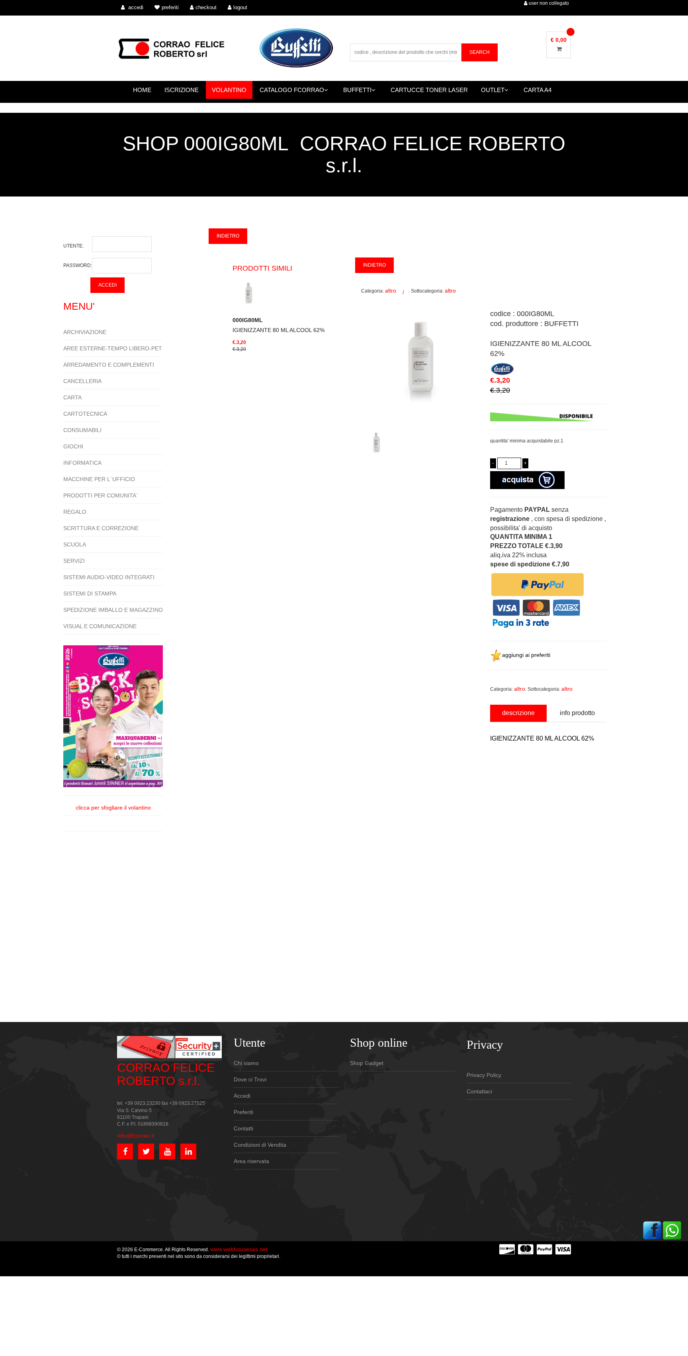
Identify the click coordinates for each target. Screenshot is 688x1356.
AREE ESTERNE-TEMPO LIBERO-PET (112, 348)
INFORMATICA (82, 463)
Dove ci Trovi (250, 1079)
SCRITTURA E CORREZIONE (101, 528)
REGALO (74, 512)
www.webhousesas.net (239, 1249)
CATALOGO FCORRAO (292, 89)
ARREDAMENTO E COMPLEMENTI (108, 365)
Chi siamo (246, 1063)
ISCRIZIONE (181, 89)
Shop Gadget (366, 1063)
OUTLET (492, 89)
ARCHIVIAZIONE (84, 332)
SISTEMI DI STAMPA (89, 593)
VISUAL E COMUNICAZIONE (100, 626)
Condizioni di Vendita (260, 1145)
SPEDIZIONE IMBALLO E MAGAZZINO (113, 610)
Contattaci (479, 1091)
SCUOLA (74, 544)
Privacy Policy (484, 1075)
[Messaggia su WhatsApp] (672, 1230)
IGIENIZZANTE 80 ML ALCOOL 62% (278, 325)
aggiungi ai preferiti (526, 655)
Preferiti (243, 1112)
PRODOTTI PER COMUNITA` (100, 495)
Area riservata (251, 1161)
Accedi (242, 1096)
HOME (142, 89)
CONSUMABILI (82, 430)
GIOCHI (73, 446)
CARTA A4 (537, 89)
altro (390, 290)
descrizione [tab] (518, 712)
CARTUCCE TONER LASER (429, 89)
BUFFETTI (357, 89)
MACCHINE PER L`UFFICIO (99, 479)
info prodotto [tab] (577, 712)
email (496, 809)
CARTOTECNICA (85, 414)
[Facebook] (652, 1230)
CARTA (72, 397)
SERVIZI (74, 561)
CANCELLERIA (82, 381)
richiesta (500, 845)
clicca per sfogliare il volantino (113, 807)
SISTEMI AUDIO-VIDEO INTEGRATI (108, 577)
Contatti (243, 1128)
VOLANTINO (229, 89)
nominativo (502, 772)
